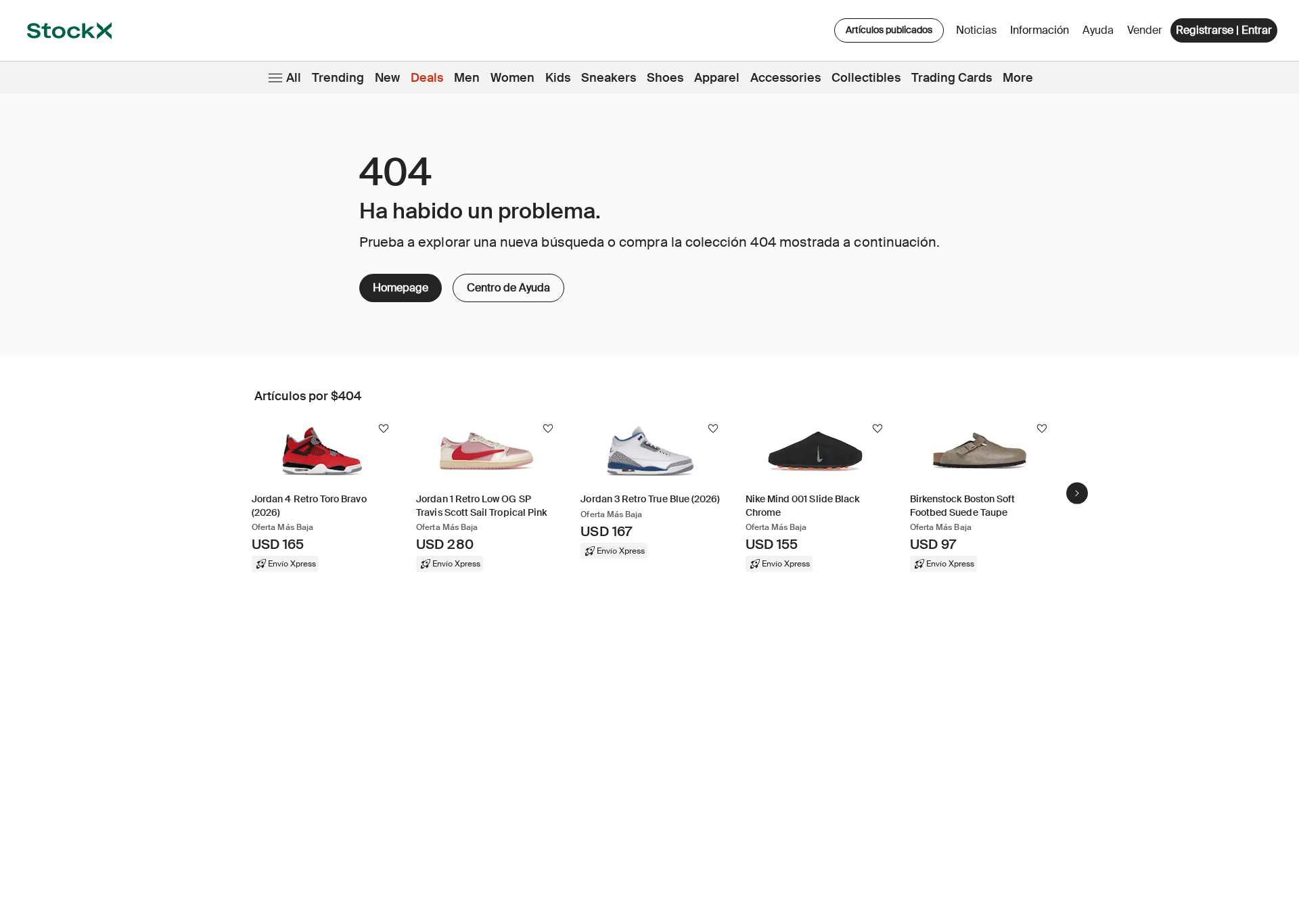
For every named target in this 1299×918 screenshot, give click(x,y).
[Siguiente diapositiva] (1077, 493)
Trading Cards (951, 78)
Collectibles (866, 78)
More (1018, 78)
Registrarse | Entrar (1224, 30)
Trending (338, 78)
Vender (1144, 30)
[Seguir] (383, 428)
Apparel (716, 78)
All (293, 78)
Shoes (665, 78)
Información (1041, 33)
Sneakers (608, 78)
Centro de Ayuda (501, 284)
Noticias (976, 30)
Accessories (785, 78)
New (387, 78)
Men (467, 78)
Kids (557, 78)
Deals (427, 78)
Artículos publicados (889, 30)
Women (512, 78)
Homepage (400, 288)
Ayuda (1098, 30)
